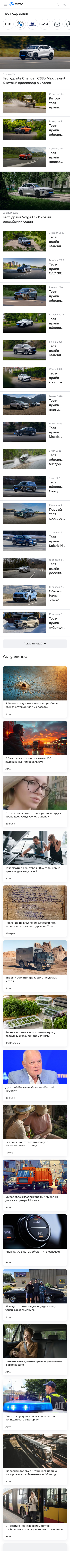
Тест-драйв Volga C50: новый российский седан (27, 219)
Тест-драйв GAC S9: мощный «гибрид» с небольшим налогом (57, 269)
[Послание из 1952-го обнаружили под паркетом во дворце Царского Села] (35, 911)
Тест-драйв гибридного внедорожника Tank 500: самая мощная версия (57, 623)
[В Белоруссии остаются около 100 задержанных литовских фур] (35, 746)
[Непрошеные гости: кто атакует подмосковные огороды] (35, 1130)
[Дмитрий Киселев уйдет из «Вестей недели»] (35, 1075)
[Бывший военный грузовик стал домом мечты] (35, 966)
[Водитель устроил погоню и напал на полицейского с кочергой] (35, 1404)
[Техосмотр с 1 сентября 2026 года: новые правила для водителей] (35, 856)
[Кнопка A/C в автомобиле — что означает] (35, 1240)
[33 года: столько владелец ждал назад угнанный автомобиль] (35, 1295)
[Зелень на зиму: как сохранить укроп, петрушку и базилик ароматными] (35, 1021)
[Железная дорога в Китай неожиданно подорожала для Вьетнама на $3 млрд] (35, 1459)
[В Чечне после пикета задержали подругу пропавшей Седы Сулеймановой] (35, 801)
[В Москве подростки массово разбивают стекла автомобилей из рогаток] (35, 692)
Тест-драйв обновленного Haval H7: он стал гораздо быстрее (57, 350)
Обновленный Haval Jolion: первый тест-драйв (57, 595)
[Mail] (12, 4)
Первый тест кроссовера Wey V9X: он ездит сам (57, 514)
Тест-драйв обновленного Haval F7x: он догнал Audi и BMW (57, 323)
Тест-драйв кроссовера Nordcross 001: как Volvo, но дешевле (57, 378)
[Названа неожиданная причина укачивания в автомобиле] (35, 1349)
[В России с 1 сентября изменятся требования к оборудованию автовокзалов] (35, 1514)
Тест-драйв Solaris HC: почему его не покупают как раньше (57, 541)
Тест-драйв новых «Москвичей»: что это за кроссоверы (57, 405)
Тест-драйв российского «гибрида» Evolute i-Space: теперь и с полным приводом (57, 568)
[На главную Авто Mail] (18, 4)
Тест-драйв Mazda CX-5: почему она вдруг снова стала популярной (57, 432)
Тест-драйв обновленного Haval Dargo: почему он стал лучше (57, 241)
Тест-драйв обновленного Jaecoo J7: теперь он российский (57, 296)
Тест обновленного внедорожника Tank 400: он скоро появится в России (57, 459)
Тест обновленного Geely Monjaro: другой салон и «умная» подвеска (57, 487)
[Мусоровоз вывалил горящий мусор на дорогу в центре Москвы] (35, 1185)
